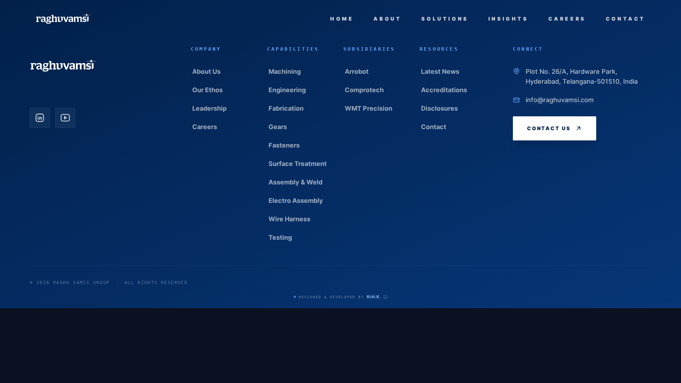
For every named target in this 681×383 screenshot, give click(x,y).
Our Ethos (207, 90)
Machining (284, 71)
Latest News (440, 71)
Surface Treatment (297, 163)
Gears (277, 127)
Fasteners (284, 145)
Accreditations (444, 90)
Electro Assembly (295, 200)
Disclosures (439, 108)
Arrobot (357, 71)
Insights (508, 19)
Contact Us (549, 128)
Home (342, 19)
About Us (206, 71)
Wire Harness (289, 219)
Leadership (209, 108)
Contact (626, 19)
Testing (280, 237)
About (387, 19)
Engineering (287, 90)
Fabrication (286, 108)
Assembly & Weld (295, 182)
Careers (567, 19)
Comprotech (364, 90)
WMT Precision (368, 108)
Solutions (444, 19)
